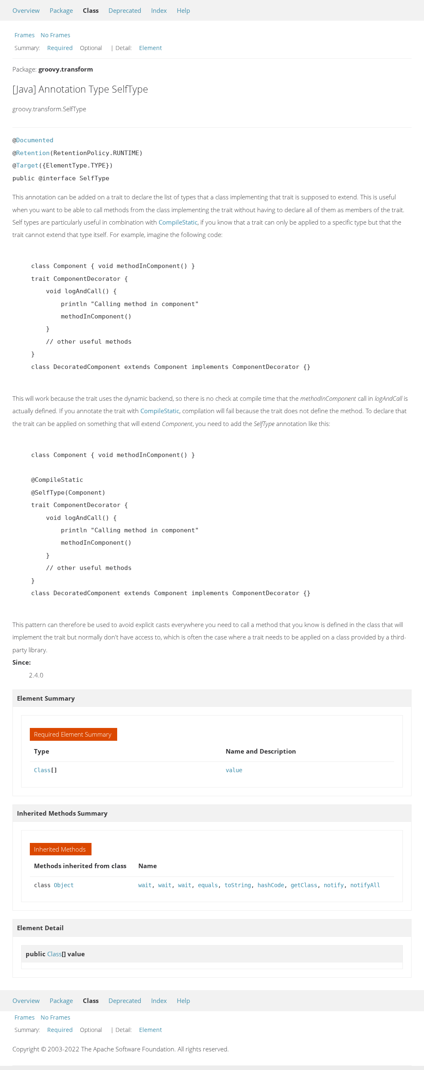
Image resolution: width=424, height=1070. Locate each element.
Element (150, 48)
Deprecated (124, 10)
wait (145, 885)
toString (237, 885)
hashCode (271, 885)
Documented (34, 140)
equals (208, 885)
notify (334, 885)
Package (61, 10)
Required (60, 48)
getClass (304, 885)
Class (42, 770)
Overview (26, 10)
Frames (24, 35)
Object (64, 885)
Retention (33, 153)
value (234, 770)
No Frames (55, 35)
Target (27, 165)
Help (183, 10)
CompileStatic (178, 222)
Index (159, 10)
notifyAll (365, 885)
